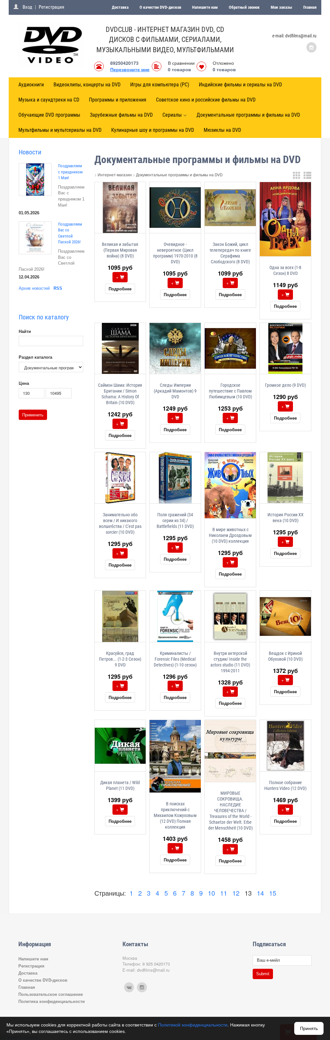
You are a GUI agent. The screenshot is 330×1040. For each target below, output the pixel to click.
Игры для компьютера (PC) (159, 85)
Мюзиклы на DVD (222, 130)
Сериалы (172, 115)
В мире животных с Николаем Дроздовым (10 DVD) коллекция (230, 535)
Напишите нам (205, 7)
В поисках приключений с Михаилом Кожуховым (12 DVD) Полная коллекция (175, 815)
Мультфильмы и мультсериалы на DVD (60, 130)
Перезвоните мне (130, 69)
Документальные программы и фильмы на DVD (248, 115)
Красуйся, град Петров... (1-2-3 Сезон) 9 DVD (120, 659)
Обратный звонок (244, 7)
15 (272, 893)
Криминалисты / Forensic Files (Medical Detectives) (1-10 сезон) (175, 659)
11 (223, 893)
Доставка (120, 7)
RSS (57, 288)
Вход (27, 7)
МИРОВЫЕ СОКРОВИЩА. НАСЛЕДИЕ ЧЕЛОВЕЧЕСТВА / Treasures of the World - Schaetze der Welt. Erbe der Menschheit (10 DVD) (230, 811)
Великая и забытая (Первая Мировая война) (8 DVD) (120, 250)
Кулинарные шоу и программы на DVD (152, 130)
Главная (309, 7)
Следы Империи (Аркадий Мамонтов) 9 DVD (175, 391)
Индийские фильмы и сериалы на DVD (240, 85)
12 (235, 893)
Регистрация (51, 7)
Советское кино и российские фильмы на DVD (206, 100)
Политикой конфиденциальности (193, 1024)
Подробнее (120, 289)
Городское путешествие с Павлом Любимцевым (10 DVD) (230, 391)
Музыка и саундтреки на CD (48, 100)
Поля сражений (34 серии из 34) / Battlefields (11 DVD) (175, 520)
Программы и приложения (117, 100)
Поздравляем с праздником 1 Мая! (70, 171)
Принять (309, 1028)
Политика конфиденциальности (51, 1001)
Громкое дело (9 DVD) (285, 385)
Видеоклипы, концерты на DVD (87, 85)
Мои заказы (281, 7)
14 (260, 893)
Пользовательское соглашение (50, 994)
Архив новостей (34, 288)
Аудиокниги (31, 85)
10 (211, 893)
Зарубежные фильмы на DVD (121, 115)
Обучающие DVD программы (49, 115)
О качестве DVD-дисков (160, 7)
